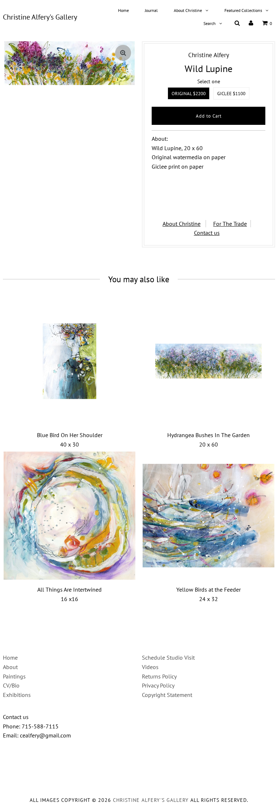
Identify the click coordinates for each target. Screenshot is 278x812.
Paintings (14, 676)
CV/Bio (11, 685)
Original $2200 (189, 93)
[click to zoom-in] (123, 53)
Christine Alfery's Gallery (40, 17)
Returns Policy (159, 676)
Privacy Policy (158, 685)
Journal (151, 10)
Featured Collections (243, 10)
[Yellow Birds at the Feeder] (208, 515)
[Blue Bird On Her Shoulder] (69, 361)
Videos (150, 667)
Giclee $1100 (231, 93)
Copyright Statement (167, 694)
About (10, 667)
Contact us (207, 232)
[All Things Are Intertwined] (69, 515)
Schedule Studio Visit (168, 657)
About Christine (188, 10)
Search (209, 23)
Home (123, 10)
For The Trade (230, 223)
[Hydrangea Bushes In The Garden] (208, 361)
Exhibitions (17, 694)
